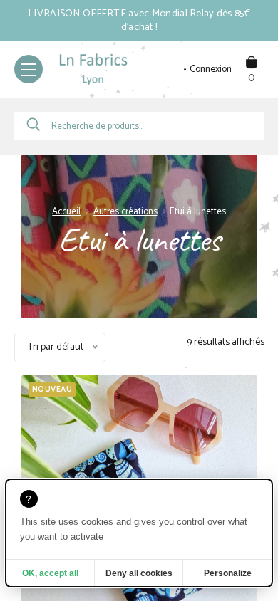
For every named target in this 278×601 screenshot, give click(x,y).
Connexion (211, 69)
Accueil (66, 211)
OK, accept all (50, 573)
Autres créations (125, 211)
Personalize (228, 573)
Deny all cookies (139, 573)
